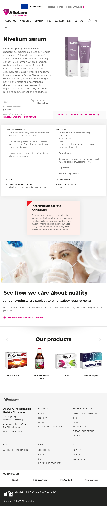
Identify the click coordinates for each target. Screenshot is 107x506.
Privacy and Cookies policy (41, 492)
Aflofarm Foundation (15, 450)
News (41, 422)
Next (98, 340)
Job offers (44, 450)
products (25, 21)
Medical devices (82, 426)
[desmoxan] (22, 480)
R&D (49, 21)
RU (6, 27)
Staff (41, 459)
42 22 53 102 (9, 417)
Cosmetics (79, 422)
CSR (69, 21)
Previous (8, 340)
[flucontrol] (47, 480)
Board (41, 413)
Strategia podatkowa (50, 426)
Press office (80, 459)
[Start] (15, 12)
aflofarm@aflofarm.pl (13, 420)
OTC (75, 418)
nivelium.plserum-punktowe (19, 117)
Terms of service (13, 492)
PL (96, 21)
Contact (80, 21)
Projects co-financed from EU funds (64, 7)
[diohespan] (72, 480)
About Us (10, 21)
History (42, 418)
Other (76, 435)
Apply (41, 454)
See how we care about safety (25, 317)
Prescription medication (87, 413)
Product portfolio (83, 408)
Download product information (76, 114)
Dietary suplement (83, 431)
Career (59, 21)
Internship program (49, 463)
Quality (39, 21)
